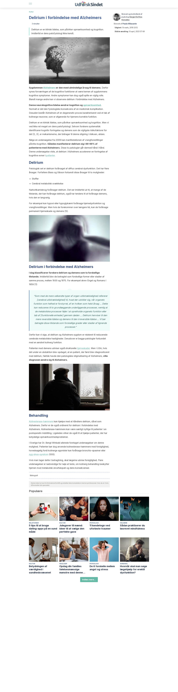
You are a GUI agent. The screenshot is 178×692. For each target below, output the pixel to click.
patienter (50, 155)
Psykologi (94, 523)
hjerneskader (83, 348)
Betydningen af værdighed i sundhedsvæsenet (40, 569)
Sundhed (124, 564)
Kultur (31, 12)
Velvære (123, 523)
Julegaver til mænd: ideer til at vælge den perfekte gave (71, 528)
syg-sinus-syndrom (38, 454)
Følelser (63, 564)
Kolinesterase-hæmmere (41, 421)
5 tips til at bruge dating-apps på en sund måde (43, 528)
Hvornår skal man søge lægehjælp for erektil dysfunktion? (133, 569)
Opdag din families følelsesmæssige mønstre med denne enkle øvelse (71, 569)
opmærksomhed (92, 105)
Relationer (34, 523)
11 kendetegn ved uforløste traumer (100, 527)
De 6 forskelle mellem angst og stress (102, 568)
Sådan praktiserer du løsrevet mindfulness (132, 527)
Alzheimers (49, 87)
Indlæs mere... (89, 579)
